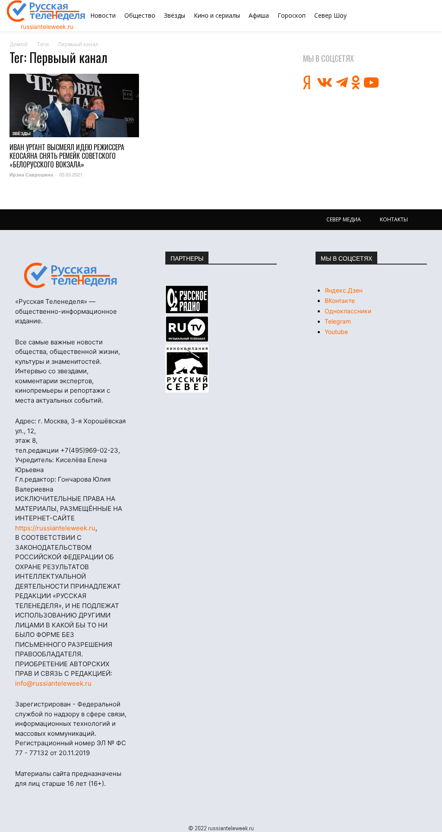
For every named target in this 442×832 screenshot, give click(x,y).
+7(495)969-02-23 (89, 450)
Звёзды (21, 133)
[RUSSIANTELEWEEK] (46, 11)
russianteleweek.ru (47, 26)
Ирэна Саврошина (31, 174)
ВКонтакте (340, 300)
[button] (404, 15)
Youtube (336, 331)
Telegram (338, 321)
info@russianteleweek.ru (53, 683)
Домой (18, 44)
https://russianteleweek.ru (55, 528)
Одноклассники (348, 311)
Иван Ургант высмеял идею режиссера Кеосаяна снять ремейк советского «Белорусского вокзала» (66, 156)
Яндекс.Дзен (344, 290)
